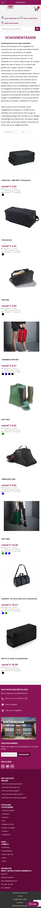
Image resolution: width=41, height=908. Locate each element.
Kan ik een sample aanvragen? (12, 784)
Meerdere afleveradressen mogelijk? (14, 798)
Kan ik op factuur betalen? (10, 791)
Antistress (5, 817)
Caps (3, 821)
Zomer (4, 861)
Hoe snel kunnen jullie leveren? (12, 794)
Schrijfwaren (6, 835)
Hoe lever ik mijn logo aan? (11, 787)
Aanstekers (6, 814)
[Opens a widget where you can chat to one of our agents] (33, 904)
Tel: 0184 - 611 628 (7, 884)
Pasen (4, 858)
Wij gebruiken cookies (20, 899)
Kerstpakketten (7, 851)
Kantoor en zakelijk (8, 828)
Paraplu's (5, 831)
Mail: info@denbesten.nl (9, 881)
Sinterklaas (6, 847)
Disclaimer (20, 902)
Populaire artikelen (8, 810)
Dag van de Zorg (7, 854)
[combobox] (18, 29)
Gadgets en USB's (8, 824)
